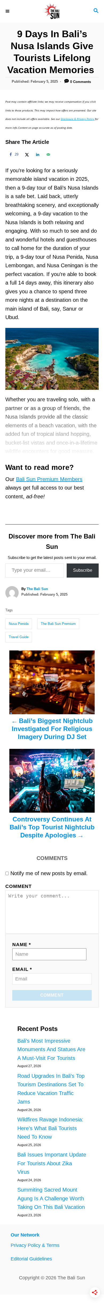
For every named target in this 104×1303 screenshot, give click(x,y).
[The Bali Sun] (52, 11)
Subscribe (82, 570)
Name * (21, 944)
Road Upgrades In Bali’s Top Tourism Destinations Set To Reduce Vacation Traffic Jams (51, 1089)
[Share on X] (26, 154)
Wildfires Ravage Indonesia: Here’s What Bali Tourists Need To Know (50, 1128)
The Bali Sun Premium (58, 624)
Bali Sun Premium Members (49, 479)
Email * (22, 969)
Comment (18, 886)
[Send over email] (47, 154)
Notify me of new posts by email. (49, 873)
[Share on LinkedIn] (36, 154)
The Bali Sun (37, 589)
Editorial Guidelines (31, 1259)
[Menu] (8, 11)
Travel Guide (19, 637)
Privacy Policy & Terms (35, 1245)
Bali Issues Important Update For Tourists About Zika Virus (51, 1163)
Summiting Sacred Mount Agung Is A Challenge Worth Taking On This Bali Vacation (51, 1198)
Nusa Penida (19, 624)
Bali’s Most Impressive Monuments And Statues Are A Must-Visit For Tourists (51, 1049)
